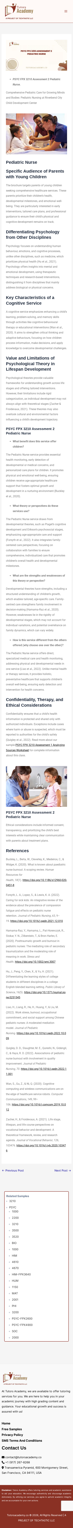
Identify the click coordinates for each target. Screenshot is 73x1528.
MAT (15, 1293)
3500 (15, 1230)
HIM (14, 1255)
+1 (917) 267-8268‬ (17, 1462)
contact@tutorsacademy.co (23, 1457)
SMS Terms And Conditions (22, 1440)
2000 (15, 1337)
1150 (15, 1287)
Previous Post (13, 1170)
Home (6, 1423)
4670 (15, 1268)
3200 (15, 1312)
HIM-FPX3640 (21, 1274)
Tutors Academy (20, 1490)
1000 (15, 1211)
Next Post (62, 1170)
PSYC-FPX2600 (22, 1318)
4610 (15, 1262)
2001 (15, 1299)
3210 (12, 1201)
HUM (15, 1280)
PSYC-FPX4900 (22, 1325)
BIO (14, 1243)
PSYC (12, 1207)
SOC (15, 1331)
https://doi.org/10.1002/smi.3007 (35, 961)
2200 (15, 1217)
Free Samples (12, 1429)
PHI (14, 1306)
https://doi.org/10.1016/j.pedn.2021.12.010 (36, 921)
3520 (15, 1236)
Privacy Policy (12, 1435)
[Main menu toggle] (66, 11)
